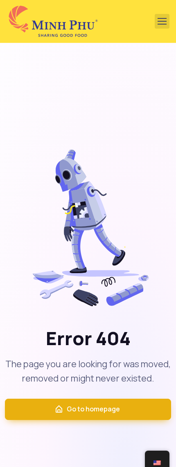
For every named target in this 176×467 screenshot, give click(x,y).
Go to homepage (93, 408)
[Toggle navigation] (162, 21)
